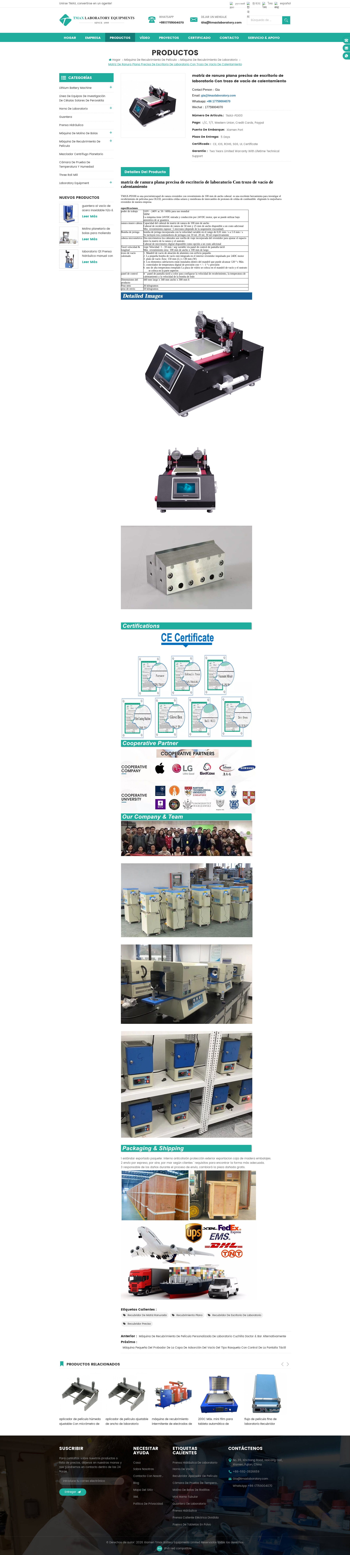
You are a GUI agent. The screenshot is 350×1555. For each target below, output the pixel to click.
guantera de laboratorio (189, 1504)
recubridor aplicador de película (195, 1476)
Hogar (70, 37)
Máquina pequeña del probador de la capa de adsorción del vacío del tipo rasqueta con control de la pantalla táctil (204, 1347)
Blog (136, 1483)
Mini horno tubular (185, 1497)
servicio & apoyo (264, 37)
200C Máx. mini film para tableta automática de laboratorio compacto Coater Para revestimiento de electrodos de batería (172, 1421)
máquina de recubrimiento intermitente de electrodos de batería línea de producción (126, 1421)
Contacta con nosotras (148, 1476)
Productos (120, 37)
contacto (229, 37)
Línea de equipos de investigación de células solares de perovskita (82, 98)
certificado (199, 37)
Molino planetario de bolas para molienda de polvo (96, 231)
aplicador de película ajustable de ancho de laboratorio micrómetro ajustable (80, 1421)
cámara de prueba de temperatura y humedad (76, 164)
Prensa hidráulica (185, 1511)
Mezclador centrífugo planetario (81, 154)
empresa (93, 37)
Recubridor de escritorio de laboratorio (236, 1315)
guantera (65, 117)
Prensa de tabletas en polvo (192, 1525)
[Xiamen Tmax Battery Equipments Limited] (96, 20)
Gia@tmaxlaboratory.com (221, 22)
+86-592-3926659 (246, 1472)
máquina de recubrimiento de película (150, 60)
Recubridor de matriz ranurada (147, 1315)
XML (135, 1497)
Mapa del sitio (143, 1490)
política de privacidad (148, 1504)
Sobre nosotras (143, 1469)
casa (137, 1463)
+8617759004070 (171, 22)
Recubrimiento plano (189, 1315)
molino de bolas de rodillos (191, 1490)
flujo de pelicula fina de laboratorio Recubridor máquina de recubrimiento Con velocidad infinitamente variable (217, 1421)
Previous (282, 1364)
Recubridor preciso (139, 1324)
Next (288, 1364)
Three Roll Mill (68, 175)
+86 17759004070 (260, 1486)
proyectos (169, 37)
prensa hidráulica (71, 125)
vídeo (145, 37)
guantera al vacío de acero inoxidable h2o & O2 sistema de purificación (97, 208)
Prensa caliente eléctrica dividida (196, 1518)
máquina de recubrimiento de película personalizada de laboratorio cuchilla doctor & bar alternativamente (212, 1336)
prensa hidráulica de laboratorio (195, 1463)
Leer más (89, 217)
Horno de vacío (183, 1469)
